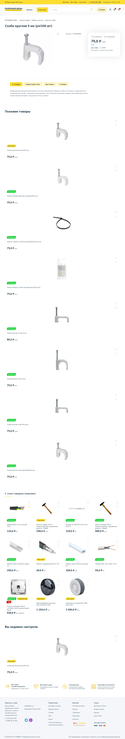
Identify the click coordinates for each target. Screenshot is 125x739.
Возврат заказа (53, 709)
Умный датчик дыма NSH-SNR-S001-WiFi (77, 604)
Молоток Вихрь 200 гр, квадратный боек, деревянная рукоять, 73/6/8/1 (47, 526)
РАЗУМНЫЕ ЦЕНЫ (11, 20)
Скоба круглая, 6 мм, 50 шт (16, 379)
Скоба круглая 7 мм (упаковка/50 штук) (21, 470)
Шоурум (29, 10)
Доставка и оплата (55, 706)
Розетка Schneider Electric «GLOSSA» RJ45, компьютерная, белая (18, 608)
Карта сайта (98, 716)
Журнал (75, 709)
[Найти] (91, 9)
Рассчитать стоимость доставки (102, 50)
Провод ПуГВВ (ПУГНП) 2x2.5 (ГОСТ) (77, 525)
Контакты (82, 2)
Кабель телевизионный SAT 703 (47, 564)
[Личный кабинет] (110, 9)
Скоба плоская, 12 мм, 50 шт (17, 333)
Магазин (66, 2)
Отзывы (51, 712)
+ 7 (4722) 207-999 (95, 2)
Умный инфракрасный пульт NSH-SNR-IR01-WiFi (46, 604)
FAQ (50, 716)
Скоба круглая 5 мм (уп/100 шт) (18, 150)
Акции (51, 719)
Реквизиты (76, 716)
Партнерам (76, 712)
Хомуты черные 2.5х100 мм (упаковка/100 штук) (24, 242)
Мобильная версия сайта (31, 737)
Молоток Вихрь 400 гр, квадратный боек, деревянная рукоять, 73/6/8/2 (106, 526)
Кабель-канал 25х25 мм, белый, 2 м (18, 565)
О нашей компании (79, 706)
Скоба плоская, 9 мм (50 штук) (17, 424)
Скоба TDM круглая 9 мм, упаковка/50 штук (22, 196)
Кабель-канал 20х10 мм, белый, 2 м (77, 565)
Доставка (74, 2)
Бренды (96, 712)
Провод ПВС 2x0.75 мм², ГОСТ (106, 564)
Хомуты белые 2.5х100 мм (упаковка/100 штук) (23, 287)
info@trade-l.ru (29, 706)
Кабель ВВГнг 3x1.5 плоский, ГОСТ (17, 525)
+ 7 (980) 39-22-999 (11, 721)
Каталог (43, 10)
